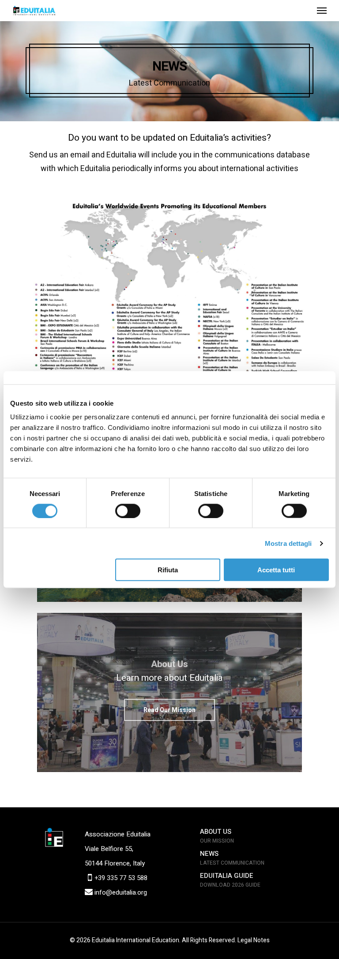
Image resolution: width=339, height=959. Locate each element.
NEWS (209, 853)
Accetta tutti (276, 570)
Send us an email (59, 155)
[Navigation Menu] (322, 10)
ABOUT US (215, 831)
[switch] (127, 511)
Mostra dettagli (288, 543)
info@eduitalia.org (120, 892)
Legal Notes (253, 940)
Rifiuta (168, 570)
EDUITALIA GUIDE (226, 876)
